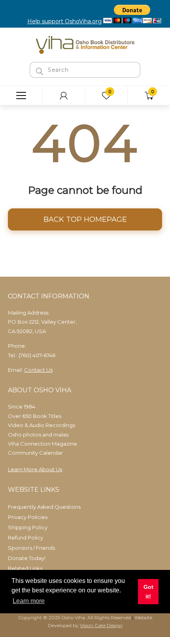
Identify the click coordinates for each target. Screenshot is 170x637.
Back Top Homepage (85, 219)
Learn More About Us (35, 469)
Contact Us (38, 370)
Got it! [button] (148, 592)
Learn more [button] (29, 601)
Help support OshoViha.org (64, 21)
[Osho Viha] (85, 44)
